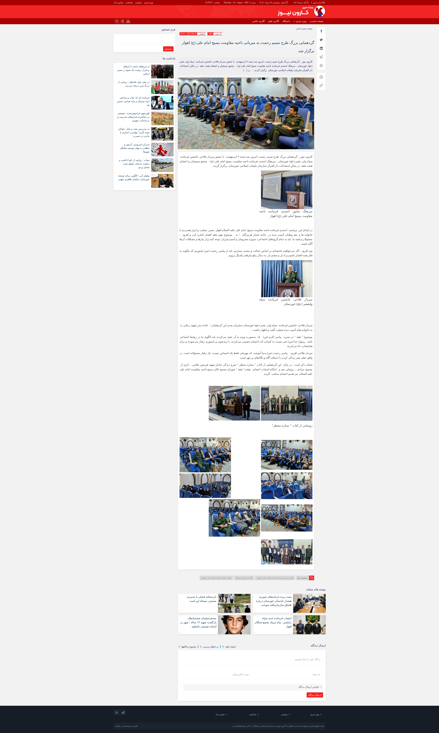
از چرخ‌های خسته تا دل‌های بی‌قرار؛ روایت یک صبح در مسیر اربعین (133, 70)
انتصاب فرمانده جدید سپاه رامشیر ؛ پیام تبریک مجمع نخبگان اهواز (273, 622)
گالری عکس (258, 21)
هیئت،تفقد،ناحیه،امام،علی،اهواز (216, 578)
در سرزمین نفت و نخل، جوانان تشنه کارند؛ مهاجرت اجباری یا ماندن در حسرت (134, 132)
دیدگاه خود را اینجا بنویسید (308, 659)
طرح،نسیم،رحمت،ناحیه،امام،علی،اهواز (275, 578)
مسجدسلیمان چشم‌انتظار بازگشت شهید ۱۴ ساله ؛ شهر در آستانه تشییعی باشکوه (198, 622)
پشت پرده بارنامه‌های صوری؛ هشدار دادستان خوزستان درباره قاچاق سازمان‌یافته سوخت (274, 600)
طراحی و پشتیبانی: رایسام (126, 726)
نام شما (317, 674)
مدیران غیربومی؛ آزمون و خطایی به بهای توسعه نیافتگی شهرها (135, 148)
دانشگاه (286, 21)
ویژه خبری (148, 2)
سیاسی (138, 2)
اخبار (298, 28)
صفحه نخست (316, 21)
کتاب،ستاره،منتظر (243, 578)
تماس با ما (118, 2)
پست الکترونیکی (240, 674)
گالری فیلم (273, 21)
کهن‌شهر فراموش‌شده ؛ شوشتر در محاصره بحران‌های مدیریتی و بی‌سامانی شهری (133, 117)
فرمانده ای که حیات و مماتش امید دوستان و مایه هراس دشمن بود (133, 101)
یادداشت (129, 2)
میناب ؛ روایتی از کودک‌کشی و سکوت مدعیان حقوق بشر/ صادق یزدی (134, 164)
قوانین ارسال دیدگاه (309, 687)
